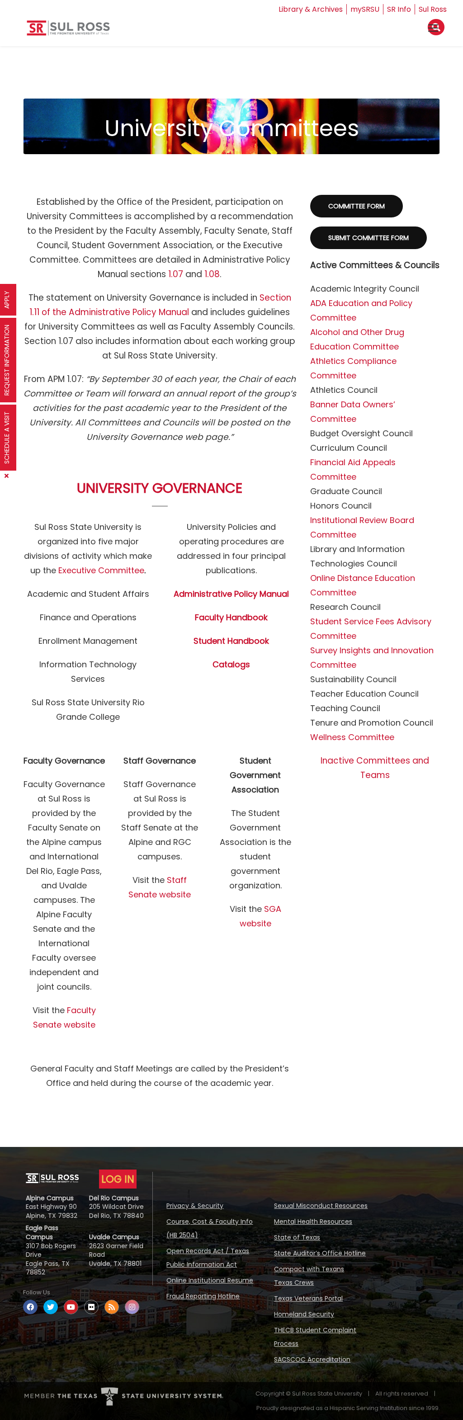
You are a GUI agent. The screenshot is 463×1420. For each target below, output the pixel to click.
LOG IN (117, 1179)
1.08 (212, 274)
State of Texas (297, 1237)
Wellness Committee (352, 737)
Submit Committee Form (368, 237)
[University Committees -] (68, 31)
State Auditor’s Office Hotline (320, 1253)
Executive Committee (101, 570)
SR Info (399, 9)
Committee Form (356, 206)
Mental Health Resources (313, 1221)
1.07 (175, 274)
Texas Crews (294, 1282)
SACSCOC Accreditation (312, 1359)
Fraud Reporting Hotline (203, 1296)
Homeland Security (304, 1314)
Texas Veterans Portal (308, 1298)
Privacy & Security (194, 1205)
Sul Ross (433, 9)
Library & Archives (311, 9)
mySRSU (364, 9)
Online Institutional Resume (209, 1280)
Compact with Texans (309, 1269)
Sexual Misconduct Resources (321, 1205)
